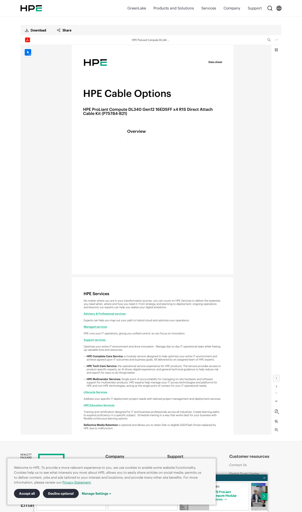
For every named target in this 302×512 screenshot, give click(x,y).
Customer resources (249, 456)
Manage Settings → (96, 493)
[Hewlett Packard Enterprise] (31, 8)
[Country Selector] (279, 8)
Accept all (27, 493)
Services (208, 8)
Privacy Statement (76, 482)
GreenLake (136, 8)
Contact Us (238, 465)
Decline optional (61, 493)
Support (255, 8)
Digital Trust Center (244, 473)
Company (232, 8)
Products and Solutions (173, 8)
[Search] (269, 8)
